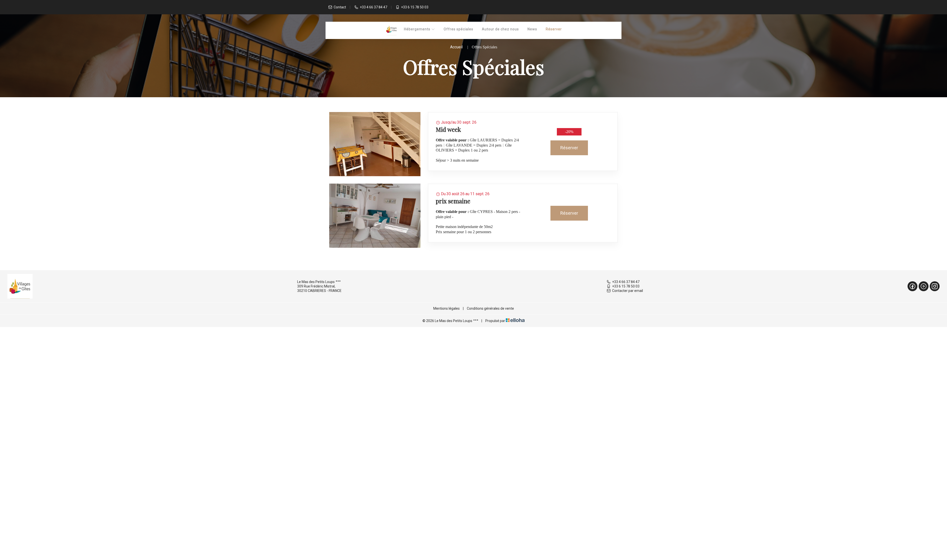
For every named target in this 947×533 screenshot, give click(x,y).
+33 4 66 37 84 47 (625, 282)
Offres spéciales (458, 29)
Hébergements (417, 29)
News (532, 29)
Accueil (456, 47)
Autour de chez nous (500, 29)
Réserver (554, 29)
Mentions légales (446, 308)
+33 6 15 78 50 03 (625, 286)
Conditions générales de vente (490, 308)
